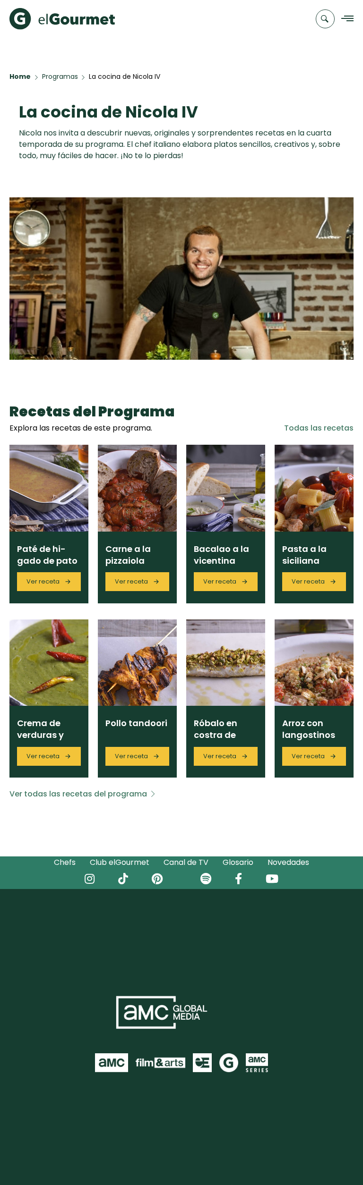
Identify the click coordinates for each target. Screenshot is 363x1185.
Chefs (65, 862)
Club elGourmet (119, 862)
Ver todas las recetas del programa (78, 793)
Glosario (238, 862)
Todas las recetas (319, 428)
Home (20, 76)
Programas (60, 76)
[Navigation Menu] (345, 19)
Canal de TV (186, 862)
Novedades (288, 862)
